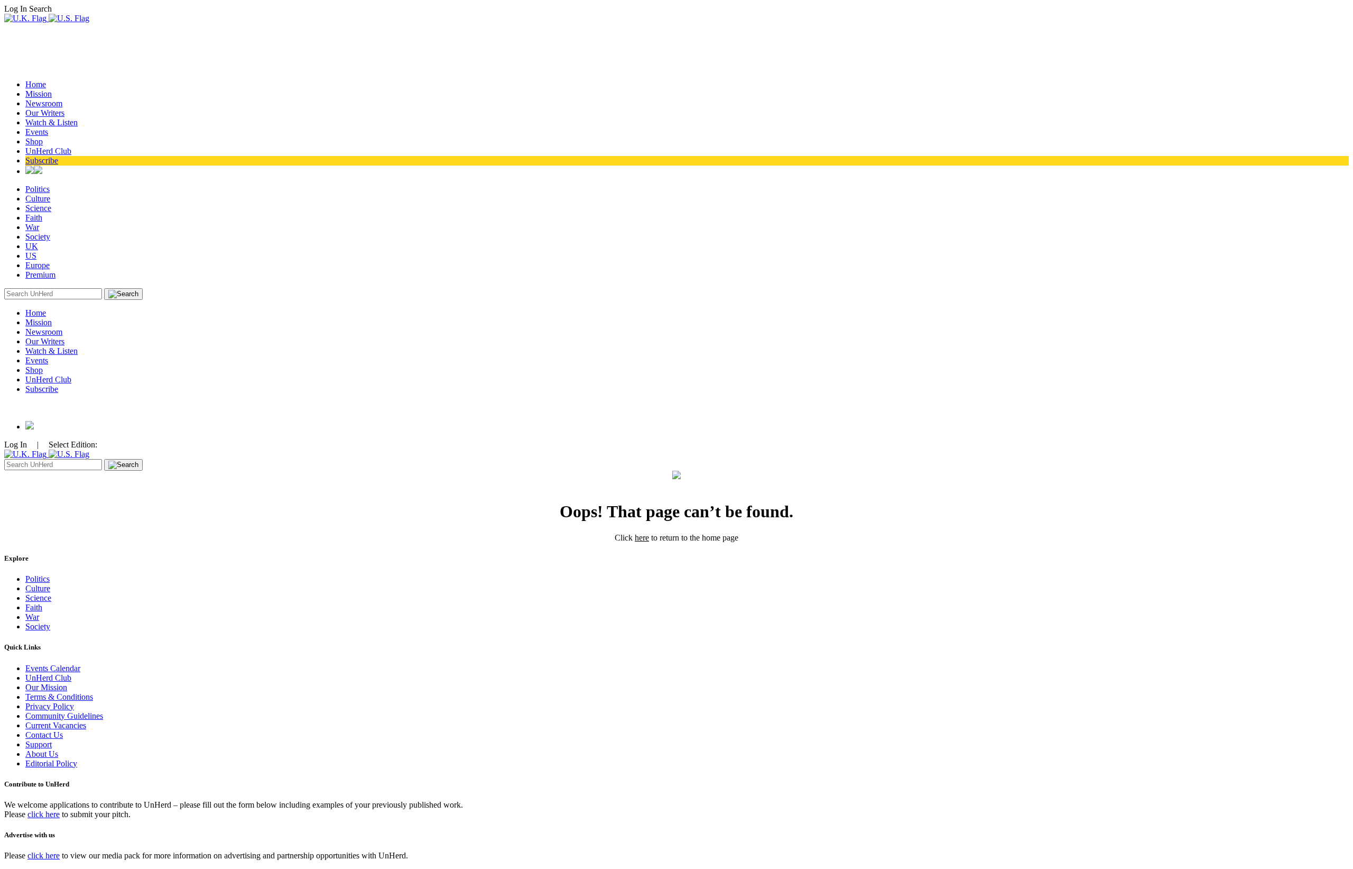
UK (31, 246)
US (30, 255)
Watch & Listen (51, 122)
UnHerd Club (48, 151)
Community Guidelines (64, 715)
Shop (34, 141)
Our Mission (46, 687)
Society (37, 236)
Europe (37, 265)
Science (38, 208)
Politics (37, 189)
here (642, 537)
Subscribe (41, 160)
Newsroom (43, 103)
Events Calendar (52, 668)
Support (38, 744)
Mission (38, 93)
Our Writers (44, 112)
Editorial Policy (51, 763)
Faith (33, 217)
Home (35, 84)
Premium (40, 274)
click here (43, 814)
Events (36, 131)
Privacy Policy (49, 706)
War (32, 227)
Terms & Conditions (59, 696)
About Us (41, 753)
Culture (37, 198)
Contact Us (44, 734)
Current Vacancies (55, 725)
